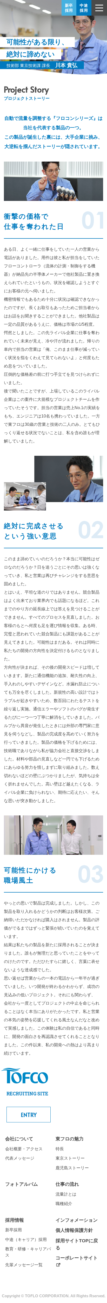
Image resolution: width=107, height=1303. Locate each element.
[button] (99, 8)
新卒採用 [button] (69, 7)
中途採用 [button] (84, 7)
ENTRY (29, 1114)
